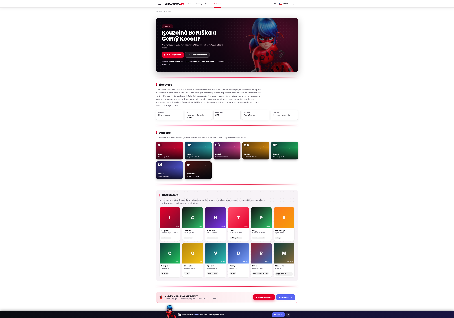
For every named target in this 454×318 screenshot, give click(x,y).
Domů (190, 4)
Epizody (199, 4)
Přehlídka (217, 4)
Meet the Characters (197, 55)
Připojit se (278, 314)
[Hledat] (275, 3)
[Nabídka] (159, 3)
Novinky (159, 12)
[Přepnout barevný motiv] (294, 3)
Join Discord (285, 297)
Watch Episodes (172, 55)
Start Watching (264, 297)
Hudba (207, 4)
